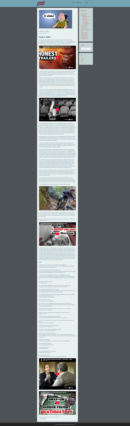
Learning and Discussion (51, 417)
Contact (87, 2)
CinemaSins (64, 41)
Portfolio (79, 2)
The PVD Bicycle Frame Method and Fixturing (86, 24)
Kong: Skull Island (57, 42)
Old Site (82, 58)
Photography (83, 34)
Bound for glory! (43, 419)
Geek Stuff (44, 417)
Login (82, 61)
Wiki (82, 60)
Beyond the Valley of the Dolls (58, 93)
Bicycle (41, 417)
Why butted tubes (43, 418)
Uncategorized (84, 38)
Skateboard (57, 417)
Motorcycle (83, 32)
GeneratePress (72, 424)
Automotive (83, 13)
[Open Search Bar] (91, 2)
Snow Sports (83, 37)
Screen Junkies (52, 39)
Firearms (83, 26)
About (73, 2)
